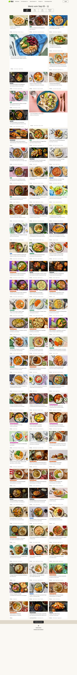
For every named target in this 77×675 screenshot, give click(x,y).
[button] (27, 10)
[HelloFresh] (11, 1)
